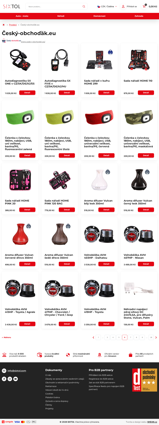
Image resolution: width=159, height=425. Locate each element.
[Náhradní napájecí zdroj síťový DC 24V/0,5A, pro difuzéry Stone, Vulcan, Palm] (139, 288)
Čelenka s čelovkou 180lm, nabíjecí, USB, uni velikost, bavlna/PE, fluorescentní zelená (18, 143)
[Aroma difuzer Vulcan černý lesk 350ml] (139, 180)
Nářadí (60, 16)
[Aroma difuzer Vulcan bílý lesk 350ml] (99, 180)
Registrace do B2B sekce (101, 379)
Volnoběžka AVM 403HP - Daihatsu (95, 256)
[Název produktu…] (56, 6)
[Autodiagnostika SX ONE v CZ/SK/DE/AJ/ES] (20, 60)
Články (48, 405)
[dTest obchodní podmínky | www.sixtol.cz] (144, 380)
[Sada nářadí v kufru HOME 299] (99, 60)
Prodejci (13, 25)
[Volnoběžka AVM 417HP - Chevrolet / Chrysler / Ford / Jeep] (60, 288)
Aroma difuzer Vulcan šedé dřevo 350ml (59, 256)
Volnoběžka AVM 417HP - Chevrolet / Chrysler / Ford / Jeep (59, 312)
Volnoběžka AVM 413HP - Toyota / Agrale (20, 311)
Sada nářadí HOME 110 (138, 80)
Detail (27, 92)
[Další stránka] (156, 337)
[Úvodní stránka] (3, 25)
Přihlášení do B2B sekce (101, 375)
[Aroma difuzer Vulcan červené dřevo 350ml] (20, 234)
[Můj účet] (123, 6)
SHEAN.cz (152, 422)
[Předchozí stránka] (93, 337)
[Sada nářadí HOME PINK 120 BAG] (60, 180)
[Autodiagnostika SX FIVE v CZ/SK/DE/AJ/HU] (60, 60)
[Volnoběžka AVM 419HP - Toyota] (99, 288)
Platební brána (52, 397)
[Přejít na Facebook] (4, 379)
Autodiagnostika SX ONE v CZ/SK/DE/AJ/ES (20, 82)
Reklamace (51, 386)
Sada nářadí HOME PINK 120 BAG (57, 202)
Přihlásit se (132, 6)
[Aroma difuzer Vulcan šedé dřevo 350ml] (60, 234)
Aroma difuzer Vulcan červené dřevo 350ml (19, 256)
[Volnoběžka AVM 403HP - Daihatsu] (99, 234)
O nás (48, 375)
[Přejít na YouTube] (15, 379)
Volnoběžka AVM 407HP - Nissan (135, 256)
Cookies (49, 394)
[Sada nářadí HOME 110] (139, 60)
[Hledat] (84, 6)
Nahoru (7, 337)
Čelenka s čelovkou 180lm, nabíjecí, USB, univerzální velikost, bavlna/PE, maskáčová (138, 142)
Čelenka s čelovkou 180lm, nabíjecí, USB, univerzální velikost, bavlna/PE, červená (97, 142)
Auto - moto (22, 16)
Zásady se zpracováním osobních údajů (64, 379)
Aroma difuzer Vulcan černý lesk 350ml (138, 202)
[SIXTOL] (12, 6)
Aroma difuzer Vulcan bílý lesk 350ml (98, 202)
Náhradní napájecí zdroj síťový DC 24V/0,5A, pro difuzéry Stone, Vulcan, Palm (138, 313)
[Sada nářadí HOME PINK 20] (20, 180)
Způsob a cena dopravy (56, 401)
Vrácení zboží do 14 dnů (56, 390)
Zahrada (139, 16)
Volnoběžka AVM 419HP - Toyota (95, 311)
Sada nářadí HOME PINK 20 (17, 202)
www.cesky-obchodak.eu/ (33, 42)
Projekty (49, 408)
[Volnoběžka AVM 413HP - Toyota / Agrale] (20, 288)
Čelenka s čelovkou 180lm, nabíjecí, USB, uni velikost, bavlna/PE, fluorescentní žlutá (58, 143)
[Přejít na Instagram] (10, 379)
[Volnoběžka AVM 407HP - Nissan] (139, 234)
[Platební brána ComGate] (7, 422)
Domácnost (99, 16)
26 (151, 337)
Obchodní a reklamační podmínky (62, 382)
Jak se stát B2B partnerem (102, 382)
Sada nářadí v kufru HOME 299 (97, 82)
